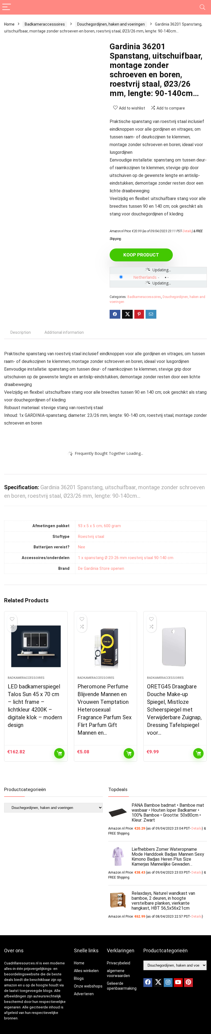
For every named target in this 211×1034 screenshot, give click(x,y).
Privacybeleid (118, 963)
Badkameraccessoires (45, 24)
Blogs (79, 978)
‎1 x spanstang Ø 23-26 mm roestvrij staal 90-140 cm (125, 558)
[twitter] (158, 982)
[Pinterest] (188, 982)
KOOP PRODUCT (141, 255)
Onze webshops (88, 986)
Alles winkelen (86, 971)
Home (9, 24)
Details (187, 231)
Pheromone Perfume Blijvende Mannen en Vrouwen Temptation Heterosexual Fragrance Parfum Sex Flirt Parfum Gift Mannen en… (104, 709)
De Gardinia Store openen (101, 568)
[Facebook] (147, 982)
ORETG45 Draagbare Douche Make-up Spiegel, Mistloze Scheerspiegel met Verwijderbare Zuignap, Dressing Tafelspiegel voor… (174, 709)
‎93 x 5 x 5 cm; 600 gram (99, 526)
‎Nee (81, 547)
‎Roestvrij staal (91, 536)
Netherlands (145, 277)
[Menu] (6, 7)
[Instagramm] (168, 982)
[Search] (202, 7)
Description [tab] (20, 332)
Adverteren (84, 994)
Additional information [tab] (64, 332)
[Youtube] (178, 982)
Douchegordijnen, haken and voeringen (111, 24)
